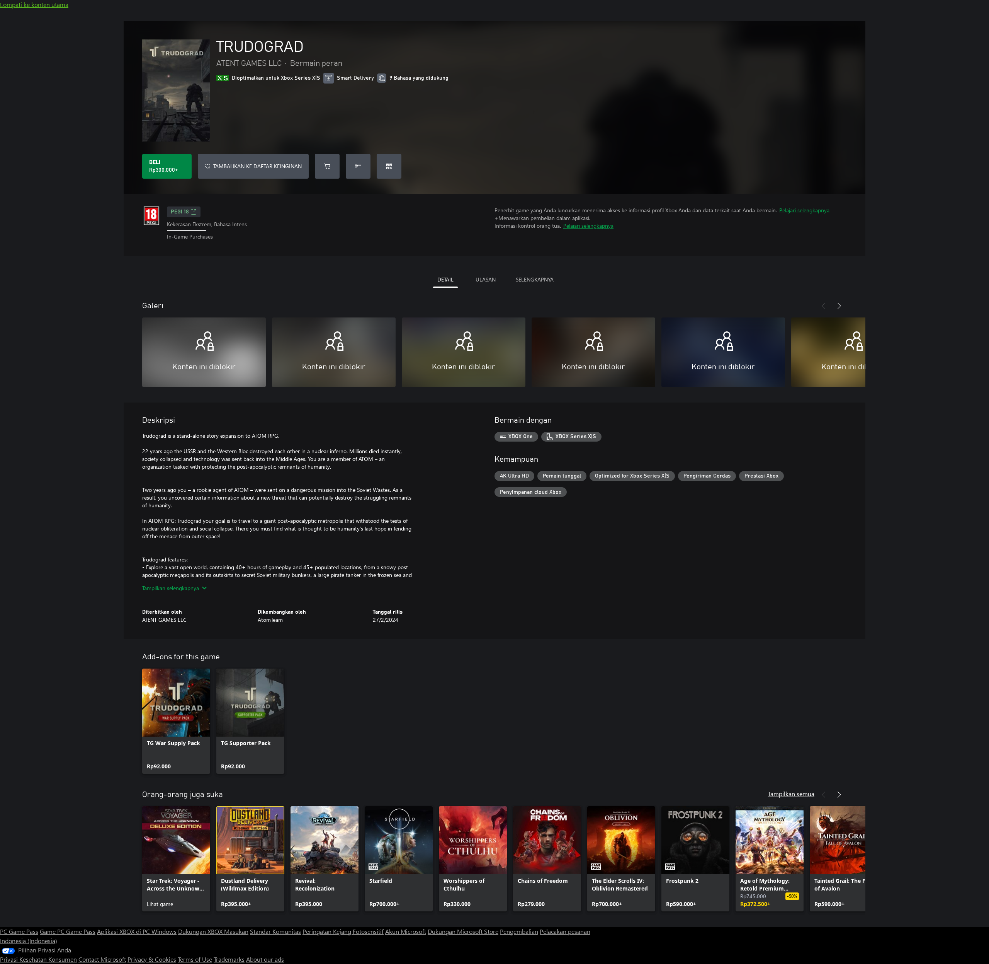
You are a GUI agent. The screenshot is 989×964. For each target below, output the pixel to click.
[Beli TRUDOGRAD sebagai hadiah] (358, 166)
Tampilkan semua (791, 794)
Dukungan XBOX (201, 931)
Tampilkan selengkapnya (170, 588)
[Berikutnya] (839, 305)
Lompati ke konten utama (34, 4)
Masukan (236, 931)
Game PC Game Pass (67, 931)
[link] (176, 721)
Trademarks (229, 959)
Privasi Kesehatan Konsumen (38, 959)
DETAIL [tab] (445, 279)
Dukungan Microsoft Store (463, 931)
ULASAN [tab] (486, 279)
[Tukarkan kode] (389, 166)
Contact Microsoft (102, 959)
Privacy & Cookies (151, 959)
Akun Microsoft (405, 931)
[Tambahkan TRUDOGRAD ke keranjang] (327, 166)
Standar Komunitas (275, 931)
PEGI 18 (180, 212)
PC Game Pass (19, 931)
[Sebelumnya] (823, 305)
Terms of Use (195, 959)
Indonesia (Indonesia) (28, 941)
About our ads (265, 959)
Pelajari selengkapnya (804, 210)
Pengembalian (519, 931)
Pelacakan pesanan (565, 931)
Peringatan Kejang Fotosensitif (343, 931)
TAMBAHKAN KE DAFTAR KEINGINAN (257, 166)
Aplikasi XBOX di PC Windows (137, 931)
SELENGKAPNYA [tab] (535, 279)
